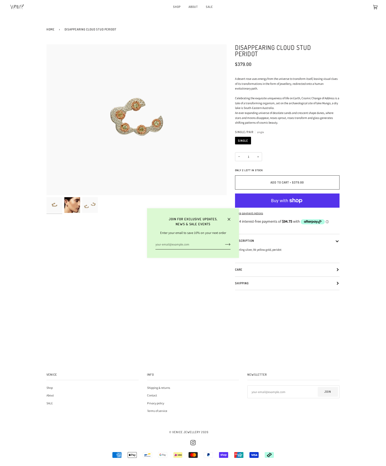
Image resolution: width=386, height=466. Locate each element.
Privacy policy (155, 403)
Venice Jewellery (186, 432)
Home (50, 29)
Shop (49, 388)
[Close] (231, 217)
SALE (49, 403)
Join (327, 392)
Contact (152, 395)
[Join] (224, 244)
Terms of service (157, 411)
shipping (242, 283)
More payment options (249, 213)
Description (244, 241)
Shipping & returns (158, 388)
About (50, 395)
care (238, 269)
